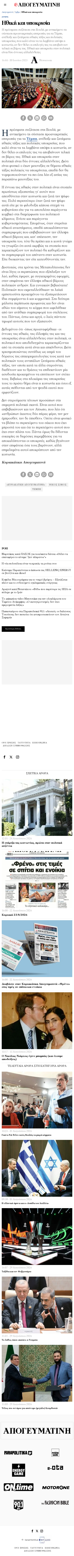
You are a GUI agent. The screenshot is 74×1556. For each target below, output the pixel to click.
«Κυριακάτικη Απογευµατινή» (26, 485)
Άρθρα (17, 12)
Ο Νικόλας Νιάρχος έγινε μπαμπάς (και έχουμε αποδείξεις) (32, 1058)
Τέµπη (32, 139)
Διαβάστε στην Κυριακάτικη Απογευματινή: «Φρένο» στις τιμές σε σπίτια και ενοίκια (36, 986)
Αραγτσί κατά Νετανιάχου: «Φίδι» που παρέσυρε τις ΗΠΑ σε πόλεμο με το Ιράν (36, 591)
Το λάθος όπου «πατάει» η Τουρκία (20, 1340)
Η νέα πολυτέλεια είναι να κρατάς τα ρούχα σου (29, 563)
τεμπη (36, 489)
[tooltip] (23, 118)
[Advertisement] (37, 517)
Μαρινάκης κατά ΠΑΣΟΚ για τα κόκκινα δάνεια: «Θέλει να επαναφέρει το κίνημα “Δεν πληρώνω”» (35, 556)
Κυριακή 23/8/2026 (14, 915)
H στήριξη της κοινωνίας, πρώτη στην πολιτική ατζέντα (32, 844)
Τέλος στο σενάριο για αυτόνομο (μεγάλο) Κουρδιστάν (30, 1408)
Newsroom (45, 60)
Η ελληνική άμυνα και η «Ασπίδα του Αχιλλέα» (25, 1203)
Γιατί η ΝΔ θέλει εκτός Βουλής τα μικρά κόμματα (26, 1135)
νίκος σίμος (58, 485)
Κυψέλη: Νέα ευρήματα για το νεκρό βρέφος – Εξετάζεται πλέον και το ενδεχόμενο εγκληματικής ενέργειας (34, 581)
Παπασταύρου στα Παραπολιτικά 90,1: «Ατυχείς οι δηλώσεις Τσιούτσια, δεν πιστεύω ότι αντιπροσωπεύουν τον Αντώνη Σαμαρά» (36, 614)
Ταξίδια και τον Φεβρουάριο (16, 1272)
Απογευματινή (7, 12)
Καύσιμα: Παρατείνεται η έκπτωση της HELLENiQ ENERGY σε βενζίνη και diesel (36, 572)
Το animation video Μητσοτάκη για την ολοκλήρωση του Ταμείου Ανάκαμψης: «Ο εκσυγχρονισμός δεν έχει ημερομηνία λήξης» (34, 601)
